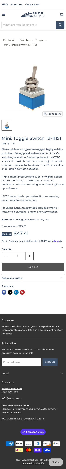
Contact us (32, 4)
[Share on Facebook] (4, 292)
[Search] (60, 25)
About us (16, 4)
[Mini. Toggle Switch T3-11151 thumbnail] (7, 125)
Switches (25, 40)
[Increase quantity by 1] (29, 256)
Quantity (6, 249)
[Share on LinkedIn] (16, 292)
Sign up (50, 361)
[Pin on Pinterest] (22, 292)
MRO (5, 4)
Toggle (40, 40)
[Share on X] (10, 292)
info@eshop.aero (11, 398)
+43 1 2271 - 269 (10, 392)
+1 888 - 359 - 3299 (12, 388)
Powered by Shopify (33, 463)
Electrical (8, 40)
